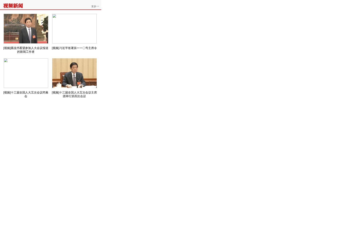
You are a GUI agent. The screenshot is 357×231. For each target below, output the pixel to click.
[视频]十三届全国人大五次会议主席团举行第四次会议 (74, 94)
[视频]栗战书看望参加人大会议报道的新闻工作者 (25, 49)
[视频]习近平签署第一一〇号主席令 (74, 48)
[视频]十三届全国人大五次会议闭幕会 (25, 94)
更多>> (95, 6)
